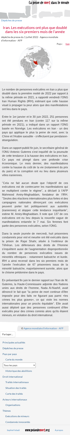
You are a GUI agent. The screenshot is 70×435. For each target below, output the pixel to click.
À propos (59, 430)
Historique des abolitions (18, 370)
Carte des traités (14, 393)
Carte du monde (13, 359)
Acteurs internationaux (15, 399)
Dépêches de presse (11, 20)
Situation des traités (15, 387)
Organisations (12, 404)
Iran (67, 44)
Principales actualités (14, 342)
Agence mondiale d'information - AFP (43, 328)
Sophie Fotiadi (13, 430)
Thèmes (7, 410)
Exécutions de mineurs (17, 416)
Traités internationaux (17, 382)
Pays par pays (10, 354)
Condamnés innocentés (17, 422)
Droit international (13, 376)
